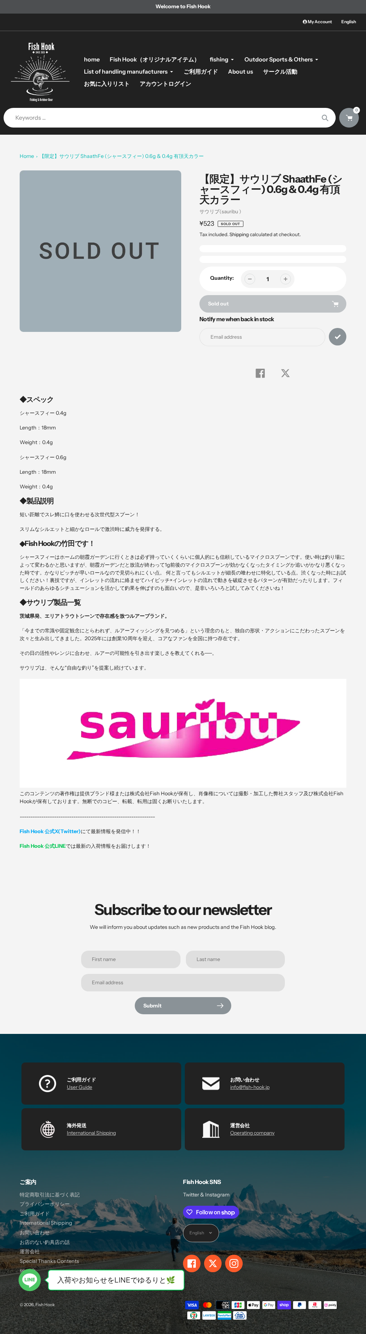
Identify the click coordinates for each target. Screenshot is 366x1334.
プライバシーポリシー (45, 1204)
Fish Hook (45, 1304)
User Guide (79, 1087)
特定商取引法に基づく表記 (50, 1194)
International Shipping (91, 1133)
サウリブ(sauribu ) (220, 211)
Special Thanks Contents (49, 1261)
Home (27, 156)
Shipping (239, 234)
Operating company (252, 1133)
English (348, 21)
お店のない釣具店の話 (45, 1242)
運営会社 (30, 1251)
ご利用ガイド (35, 1213)
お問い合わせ (35, 1232)
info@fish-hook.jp (249, 1087)
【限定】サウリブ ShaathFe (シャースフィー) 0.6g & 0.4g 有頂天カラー (121, 156)
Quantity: (222, 278)
